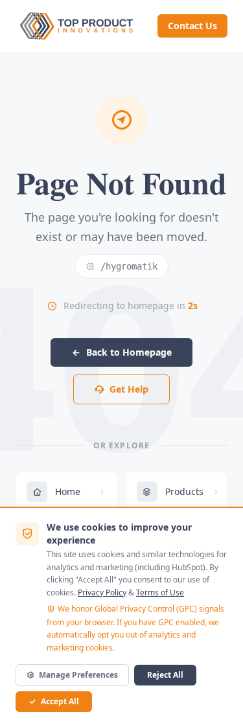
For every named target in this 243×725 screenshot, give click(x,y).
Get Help (129, 389)
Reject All (165, 674)
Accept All (60, 701)
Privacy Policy (102, 592)
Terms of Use (160, 592)
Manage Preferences (78, 674)
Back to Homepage (129, 352)
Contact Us (192, 25)
